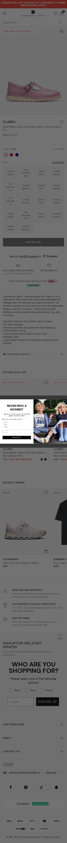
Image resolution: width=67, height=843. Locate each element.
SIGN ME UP (16, 437)
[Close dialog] (65, 401)
